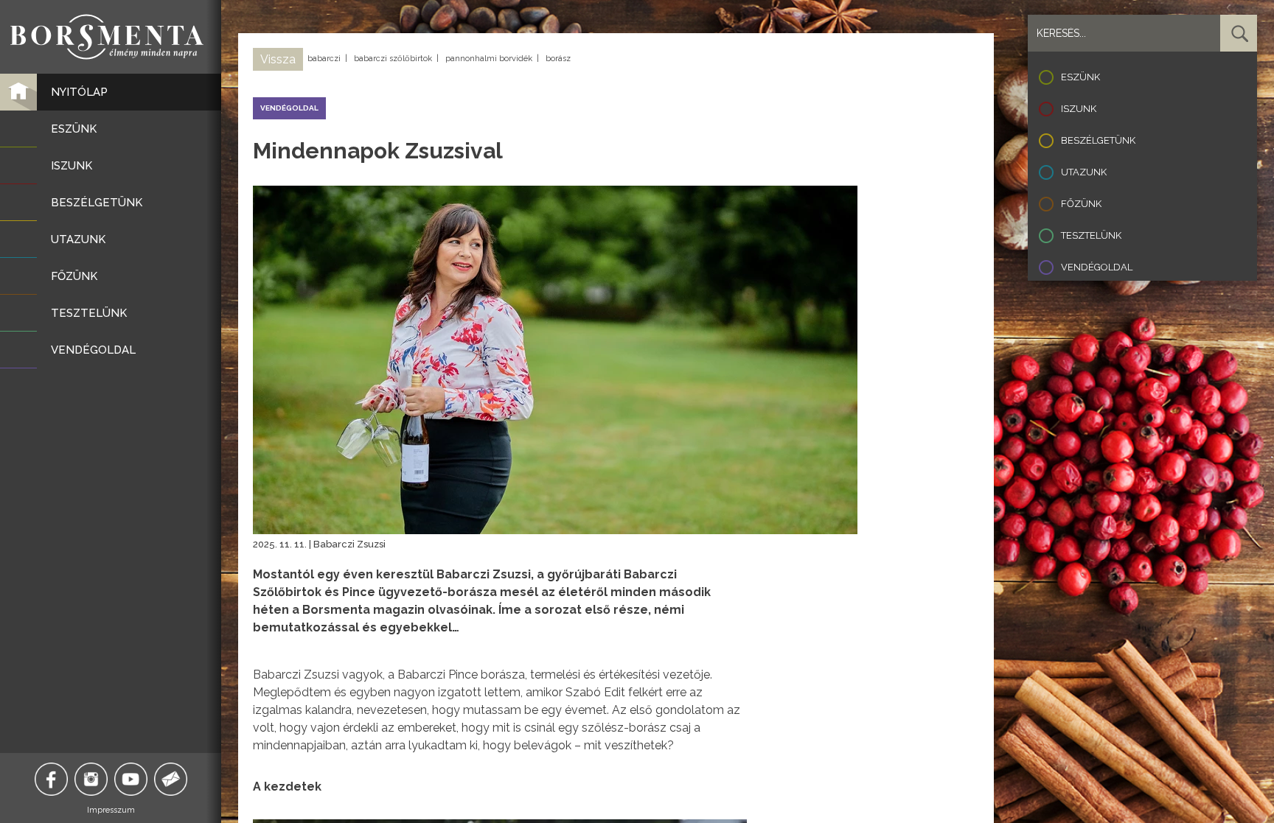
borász (558, 58)
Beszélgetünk (1098, 140)
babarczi (324, 58)
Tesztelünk (1091, 235)
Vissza (278, 59)
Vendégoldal (1096, 267)
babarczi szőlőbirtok (393, 58)
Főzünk (1081, 203)
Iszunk (1078, 108)
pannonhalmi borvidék (488, 58)
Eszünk (1080, 77)
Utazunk (1084, 172)
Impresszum (111, 810)
